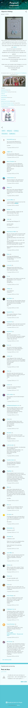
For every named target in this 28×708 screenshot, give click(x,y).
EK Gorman (9, 641)
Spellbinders (12, 133)
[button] (26, 12)
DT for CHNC (10, 632)
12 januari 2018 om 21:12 (13, 572)
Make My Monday (4, 97)
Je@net (9, 151)
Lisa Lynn (9, 265)
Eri (7, 276)
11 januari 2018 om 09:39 (13, 261)
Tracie (8, 584)
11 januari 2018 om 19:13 (13, 401)
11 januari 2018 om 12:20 (13, 317)
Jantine (8, 356)
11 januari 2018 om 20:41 (13, 467)
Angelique (9, 471)
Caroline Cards (10, 460)
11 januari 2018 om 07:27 (13, 147)
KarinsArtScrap (10, 139)
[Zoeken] (26, 3)
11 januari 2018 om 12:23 (13, 341)
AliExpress (9, 130)
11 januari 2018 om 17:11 (13, 380)
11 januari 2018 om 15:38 (13, 367)
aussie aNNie (10, 199)
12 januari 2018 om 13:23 (13, 548)
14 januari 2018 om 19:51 (13, 605)
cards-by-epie (10, 445)
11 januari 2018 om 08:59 (13, 215)
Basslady (9, 536)
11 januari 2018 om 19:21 (13, 428)
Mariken (9, 209)
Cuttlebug (16, 130)
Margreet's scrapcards (14, 4)
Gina (8, 504)
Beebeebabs (10, 528)
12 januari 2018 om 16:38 (13, 561)
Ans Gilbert (9, 298)
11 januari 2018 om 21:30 (13, 510)
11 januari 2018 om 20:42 (13, 483)
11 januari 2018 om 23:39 (13, 524)
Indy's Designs (10, 595)
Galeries (18, 705)
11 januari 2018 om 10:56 (13, 294)
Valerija (8, 288)
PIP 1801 (2, 99)
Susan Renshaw (10, 624)
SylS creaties (10, 394)
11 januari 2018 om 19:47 (13, 441)
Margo (8, 187)
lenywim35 (9, 312)
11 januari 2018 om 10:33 (13, 284)
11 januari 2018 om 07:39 (13, 157)
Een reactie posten (7, 659)
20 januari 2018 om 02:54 (13, 656)
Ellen (8, 487)
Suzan (8, 419)
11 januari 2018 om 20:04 (13, 455)
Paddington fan (10, 609)
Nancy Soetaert (10, 161)
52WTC (15, 47)
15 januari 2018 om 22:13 (13, 637)
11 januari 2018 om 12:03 (13, 308)
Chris (8, 371)
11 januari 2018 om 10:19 (13, 272)
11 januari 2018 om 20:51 (13, 500)
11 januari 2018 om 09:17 (13, 227)
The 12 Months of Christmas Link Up (7, 103)
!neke (8, 219)
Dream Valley (3, 95)
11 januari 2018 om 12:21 (13, 327)
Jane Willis (9, 552)
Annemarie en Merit (11, 231)
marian (8, 384)
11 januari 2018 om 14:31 (13, 352)
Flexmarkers (5, 133)
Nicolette (9, 432)
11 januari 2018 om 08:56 (13, 205)
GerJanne (9, 514)
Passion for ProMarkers (21, 73)
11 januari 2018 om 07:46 (13, 173)
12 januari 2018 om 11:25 (13, 532)
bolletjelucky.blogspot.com (13, 405)
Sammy (8, 565)
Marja (8, 254)
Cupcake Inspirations (4, 106)
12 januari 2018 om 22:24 (13, 580)
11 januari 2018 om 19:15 (13, 415)
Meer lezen (24, 681)
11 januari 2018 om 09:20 (13, 250)
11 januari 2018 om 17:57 (13, 390)
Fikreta (8, 576)
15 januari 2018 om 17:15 (13, 620)
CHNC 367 (3, 93)
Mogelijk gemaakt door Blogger (14, 702)
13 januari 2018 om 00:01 (13, 591)
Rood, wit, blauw (5, 669)
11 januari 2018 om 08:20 (13, 183)
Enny (8, 345)
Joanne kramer (10, 177)
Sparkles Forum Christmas (5, 101)
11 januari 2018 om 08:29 (13, 195)
